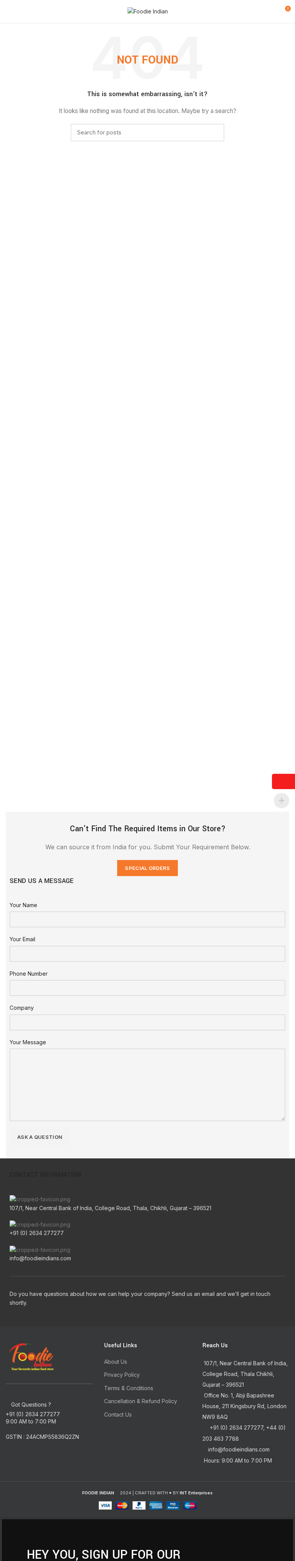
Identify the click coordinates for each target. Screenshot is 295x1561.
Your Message (28, 1042)
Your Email (22, 939)
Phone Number (29, 973)
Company (22, 1007)
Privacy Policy (122, 1374)
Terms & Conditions (128, 1388)
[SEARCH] (214, 132)
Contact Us (118, 1414)
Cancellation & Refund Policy (140, 1401)
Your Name (23, 905)
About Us (115, 1361)
